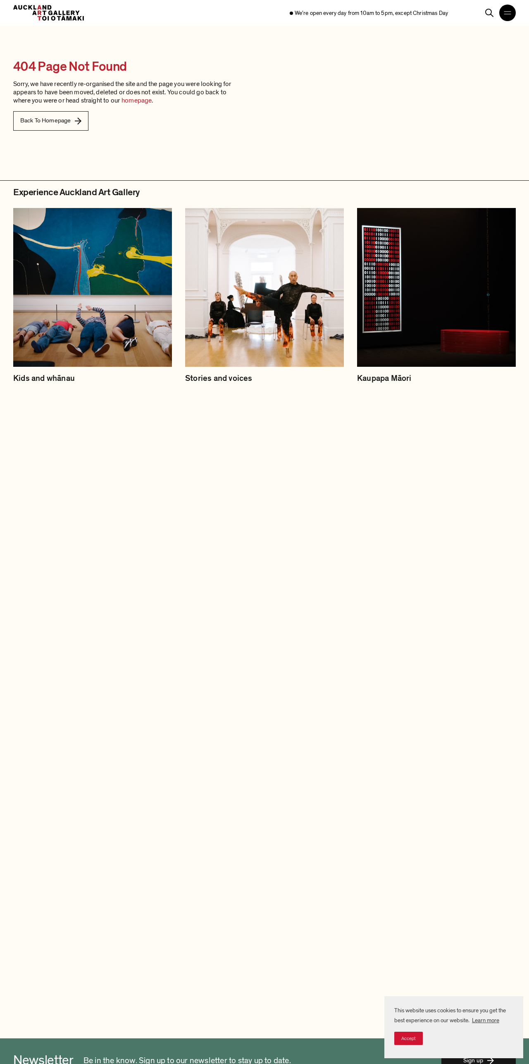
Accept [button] (408, 1038)
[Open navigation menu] (507, 13)
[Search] (489, 13)
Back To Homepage (45, 120)
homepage (137, 100)
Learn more (485, 1020)
